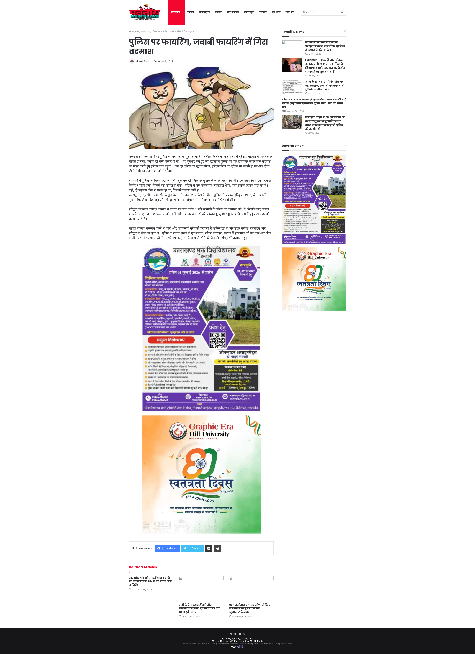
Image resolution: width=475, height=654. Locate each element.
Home (135, 31)
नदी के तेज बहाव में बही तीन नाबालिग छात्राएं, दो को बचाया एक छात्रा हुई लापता (199, 608)
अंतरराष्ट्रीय (204, 12)
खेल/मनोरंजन (233, 12)
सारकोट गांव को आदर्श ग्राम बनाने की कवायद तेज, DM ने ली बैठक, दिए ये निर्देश (150, 581)
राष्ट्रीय (190, 12)
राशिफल (263, 12)
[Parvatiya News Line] (145, 12)
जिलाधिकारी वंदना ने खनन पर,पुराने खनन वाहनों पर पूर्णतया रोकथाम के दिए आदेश (325, 46)
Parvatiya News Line (242, 638)
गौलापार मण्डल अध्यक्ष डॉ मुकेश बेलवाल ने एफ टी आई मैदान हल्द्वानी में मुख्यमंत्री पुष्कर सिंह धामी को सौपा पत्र (314, 103)
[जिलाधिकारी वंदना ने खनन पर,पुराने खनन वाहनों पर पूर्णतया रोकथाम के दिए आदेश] (292, 47)
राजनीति (218, 12)
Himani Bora (142, 61)
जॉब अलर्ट (276, 12)
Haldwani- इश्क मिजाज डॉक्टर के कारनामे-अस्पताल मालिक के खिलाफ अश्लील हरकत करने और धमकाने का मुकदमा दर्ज (325, 66)
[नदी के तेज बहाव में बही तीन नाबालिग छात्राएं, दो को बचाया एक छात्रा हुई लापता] (201, 588)
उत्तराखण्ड (175, 12)
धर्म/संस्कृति (249, 12)
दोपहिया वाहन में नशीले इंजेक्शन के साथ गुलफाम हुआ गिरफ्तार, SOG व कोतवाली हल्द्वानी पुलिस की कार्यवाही (325, 123)
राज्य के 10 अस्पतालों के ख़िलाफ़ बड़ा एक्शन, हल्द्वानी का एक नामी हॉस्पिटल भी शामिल (325, 85)
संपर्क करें (290, 12)
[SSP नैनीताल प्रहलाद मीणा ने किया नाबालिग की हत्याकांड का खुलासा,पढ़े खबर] (251, 588)
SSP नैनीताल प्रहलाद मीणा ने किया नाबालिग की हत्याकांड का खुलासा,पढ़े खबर (250, 608)
